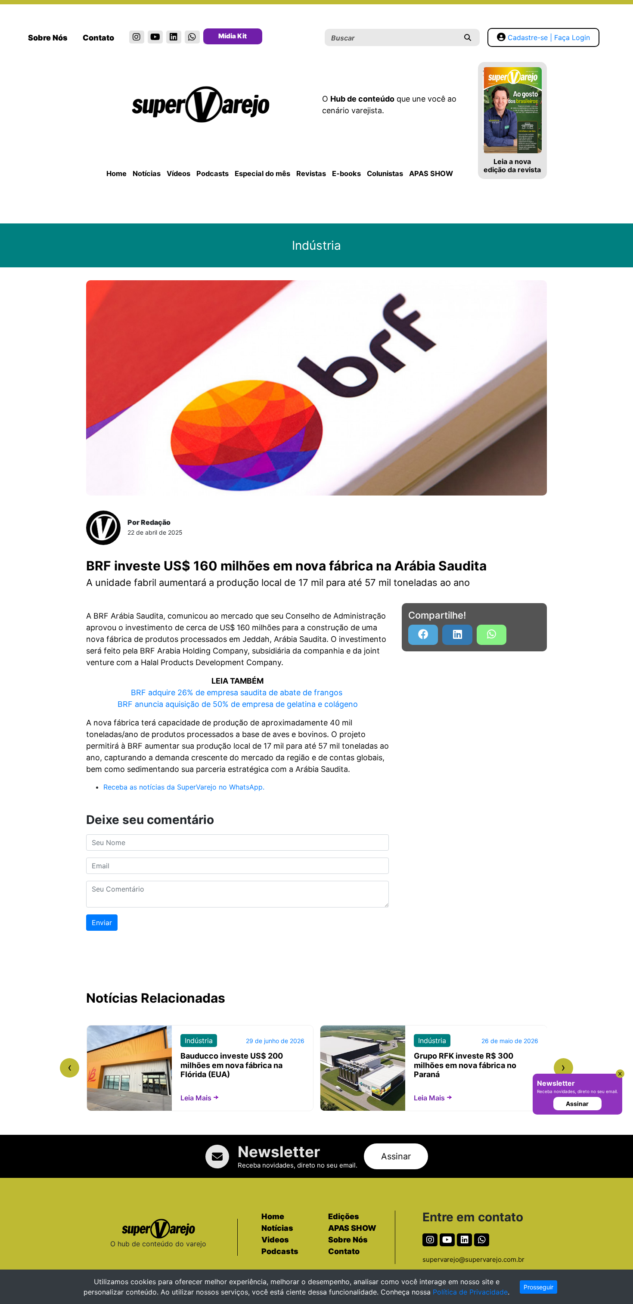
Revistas (311, 173)
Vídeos (178, 173)
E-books (346, 173)
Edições (343, 1216)
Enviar (102, 922)
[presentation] (69, 1068)
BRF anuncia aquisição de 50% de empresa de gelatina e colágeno (238, 704)
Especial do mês (262, 173)
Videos (275, 1239)
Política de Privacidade (470, 1292)
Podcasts (212, 173)
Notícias (147, 173)
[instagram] (136, 37)
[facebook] (423, 635)
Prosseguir (538, 1287)
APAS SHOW (431, 173)
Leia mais (195, 1097)
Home (116, 173)
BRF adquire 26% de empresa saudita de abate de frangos (237, 692)
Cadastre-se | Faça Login (549, 37)
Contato (98, 37)
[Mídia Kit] (210, 37)
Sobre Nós (48, 37)
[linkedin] (173, 37)
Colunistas (385, 173)
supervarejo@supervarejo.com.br (473, 1259)
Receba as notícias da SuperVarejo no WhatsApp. (183, 787)
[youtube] (155, 37)
